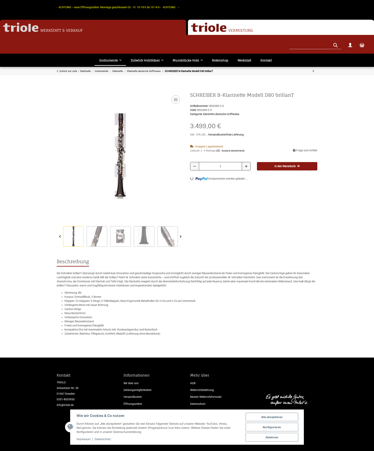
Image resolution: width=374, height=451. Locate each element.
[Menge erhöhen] (246, 166)
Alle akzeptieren (272, 417)
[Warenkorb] (362, 45)
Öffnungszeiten (132, 403)
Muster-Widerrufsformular (206, 396)
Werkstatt (244, 60)
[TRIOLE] (20, 27)
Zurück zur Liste (68, 71)
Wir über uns (130, 383)
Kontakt (266, 60)
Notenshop (220, 60)
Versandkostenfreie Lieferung (226, 134)
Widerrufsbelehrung (202, 390)
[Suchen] (335, 44)
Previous (60, 236)
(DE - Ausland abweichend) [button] (230, 150)
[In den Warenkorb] (60, 90)
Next (180, 236)
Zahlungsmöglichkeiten (137, 390)
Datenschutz (103, 439)
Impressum (84, 439)
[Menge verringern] (194, 166)
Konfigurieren (272, 427)
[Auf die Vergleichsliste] (175, 99)
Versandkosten (132, 396)
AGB (193, 383)
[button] (350, 45)
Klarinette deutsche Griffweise (221, 114)
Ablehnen (272, 437)
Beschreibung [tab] (73, 261)
